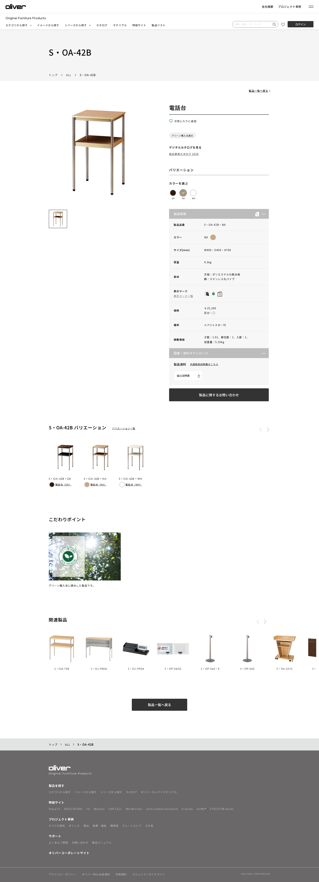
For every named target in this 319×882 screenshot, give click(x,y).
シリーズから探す (76, 25)
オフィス (74, 825)
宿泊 (86, 825)
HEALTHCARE (73, 809)
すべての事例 (57, 825)
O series (187, 809)
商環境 (114, 825)
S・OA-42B (88, 75)
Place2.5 (54, 809)
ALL (68, 75)
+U (88, 809)
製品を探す (56, 785)
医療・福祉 (100, 825)
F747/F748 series (222, 809)
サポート (55, 836)
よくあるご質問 (58, 842)
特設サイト (139, 25)
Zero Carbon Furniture (162, 809)
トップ (53, 75)
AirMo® (201, 809)
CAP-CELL (115, 809)
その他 (149, 825)
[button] (262, 214)
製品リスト (159, 25)
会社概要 (267, 6)
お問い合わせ (80, 842)
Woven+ (99, 809)
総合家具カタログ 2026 (184, 154)
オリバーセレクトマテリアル (159, 792)
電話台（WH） (133, 484)
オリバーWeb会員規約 (96, 874)
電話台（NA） (98, 484)
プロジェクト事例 (289, 6)
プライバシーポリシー (62, 874)
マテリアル (120, 25)
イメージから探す (48, 25)
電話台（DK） (63, 484)
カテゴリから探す (17, 25)
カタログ (101, 25)
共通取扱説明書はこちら (204, 364)
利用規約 (121, 874)
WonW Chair (134, 809)
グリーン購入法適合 (182, 135)
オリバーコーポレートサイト (69, 852)
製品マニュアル (102, 842)
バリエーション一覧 (123, 428)
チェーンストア (131, 825)
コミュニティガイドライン (148, 874)
